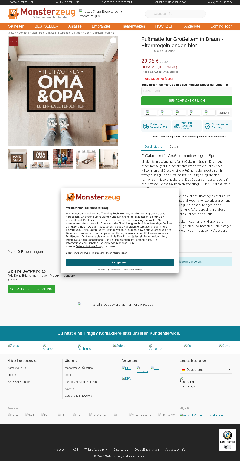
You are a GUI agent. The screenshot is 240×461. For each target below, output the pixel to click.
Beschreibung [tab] (153, 146)
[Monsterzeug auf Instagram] (97, 435)
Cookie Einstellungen (146, 449)
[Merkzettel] (213, 13)
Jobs (68, 374)
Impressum (60, 449)
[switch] (227, 447)
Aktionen (70, 388)
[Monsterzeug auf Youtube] (142, 435)
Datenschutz (121, 449)
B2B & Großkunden (19, 381)
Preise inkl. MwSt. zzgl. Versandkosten (159, 72)
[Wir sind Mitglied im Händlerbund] (202, 415)
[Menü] (234, 431)
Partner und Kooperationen (81, 381)
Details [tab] (174, 146)
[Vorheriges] (11, 91)
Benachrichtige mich (187, 100)
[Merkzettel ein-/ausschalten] (112, 141)
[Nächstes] (113, 91)
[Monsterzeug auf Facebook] (112, 435)
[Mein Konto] (224, 13)
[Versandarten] (148, 376)
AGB (75, 449)
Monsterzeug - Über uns (79, 367)
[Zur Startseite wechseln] (41, 14)
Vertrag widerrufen (176, 449)
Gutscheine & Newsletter (79, 395)
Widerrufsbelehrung (96, 449)
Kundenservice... (166, 333)
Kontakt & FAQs (17, 367)
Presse (12, 374)
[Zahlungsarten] (120, 347)
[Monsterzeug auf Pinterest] (127, 435)
